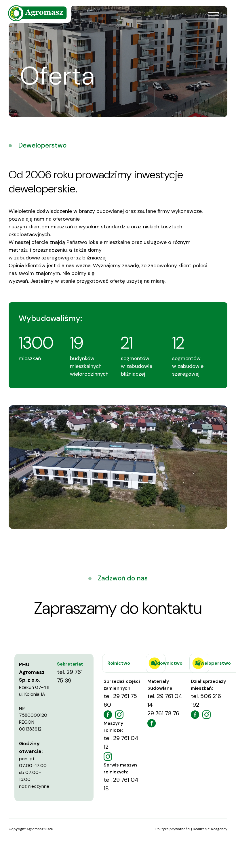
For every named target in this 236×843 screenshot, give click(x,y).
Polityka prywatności (172, 829)
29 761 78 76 (163, 713)
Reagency (219, 829)
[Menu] (213, 15)
